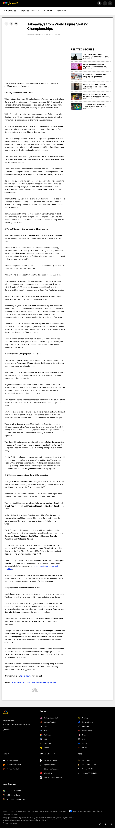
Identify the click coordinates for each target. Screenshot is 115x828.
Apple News (25, 676)
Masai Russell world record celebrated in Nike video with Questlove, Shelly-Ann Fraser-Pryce (96, 85)
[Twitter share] (11, 24)
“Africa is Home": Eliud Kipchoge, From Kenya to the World (95, 55)
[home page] (10, 3)
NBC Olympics (10, 11)
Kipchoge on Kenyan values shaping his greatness (95, 75)
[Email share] (16, 24)
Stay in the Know (8, 721)
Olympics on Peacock (30, 11)
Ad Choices (54, 811)
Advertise (5, 811)
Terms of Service (97, 811)
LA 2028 (48, 11)
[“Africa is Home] (76, 56)
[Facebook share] (6, 24)
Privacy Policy (63, 811)
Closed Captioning (21, 811)
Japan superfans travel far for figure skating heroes (33, 682)
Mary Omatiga (87, 59)
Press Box (46, 811)
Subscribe (7, 729)
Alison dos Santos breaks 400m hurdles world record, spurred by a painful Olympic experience (95, 105)
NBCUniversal (15, 814)
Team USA (61, 11)
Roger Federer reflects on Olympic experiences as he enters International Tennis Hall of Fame (96, 65)
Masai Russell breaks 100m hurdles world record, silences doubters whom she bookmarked (96, 95)
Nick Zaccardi (33, 34)
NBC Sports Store (37, 811)
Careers (12, 811)
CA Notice (88, 811)
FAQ (29, 811)
